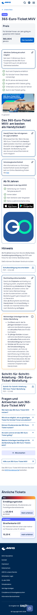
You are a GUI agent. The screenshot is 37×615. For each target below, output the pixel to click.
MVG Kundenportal (12, 470)
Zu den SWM (6, 580)
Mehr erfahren (27, 513)
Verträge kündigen (8, 588)
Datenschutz (6, 568)
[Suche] (24, 3)
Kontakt (4, 560)
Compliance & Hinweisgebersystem (13, 592)
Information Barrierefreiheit (11, 596)
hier (7, 173)
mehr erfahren (27, 534)
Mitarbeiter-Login (7, 576)
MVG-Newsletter (7, 556)
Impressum (5, 564)
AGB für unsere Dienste (9, 572)
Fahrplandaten (6, 584)
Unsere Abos (8, 10)
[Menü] (33, 3)
